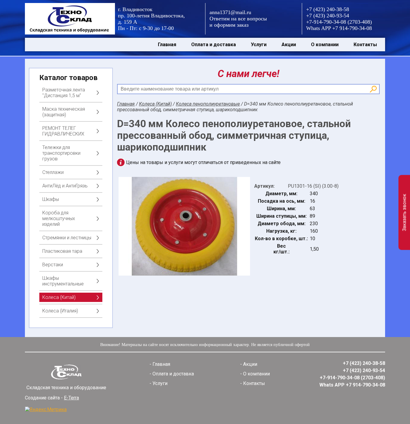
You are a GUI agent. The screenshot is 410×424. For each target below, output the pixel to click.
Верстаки (52, 264)
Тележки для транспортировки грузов (61, 153)
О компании (325, 44)
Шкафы (50, 199)
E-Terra (71, 398)
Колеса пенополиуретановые (208, 104)
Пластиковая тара (62, 251)
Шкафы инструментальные (63, 281)
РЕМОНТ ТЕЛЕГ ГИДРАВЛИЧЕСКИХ (63, 131)
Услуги (259, 44)
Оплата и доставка (213, 44)
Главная (167, 44)
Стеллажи (53, 172)
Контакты (365, 44)
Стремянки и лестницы (66, 237)
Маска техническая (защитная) (63, 112)
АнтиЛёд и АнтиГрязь (65, 186)
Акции (289, 44)
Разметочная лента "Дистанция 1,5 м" (63, 92)
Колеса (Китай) (59, 297)
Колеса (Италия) (60, 311)
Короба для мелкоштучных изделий (58, 218)
